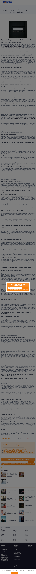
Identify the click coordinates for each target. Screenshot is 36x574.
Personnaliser (22, 572)
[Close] (28, 284)
